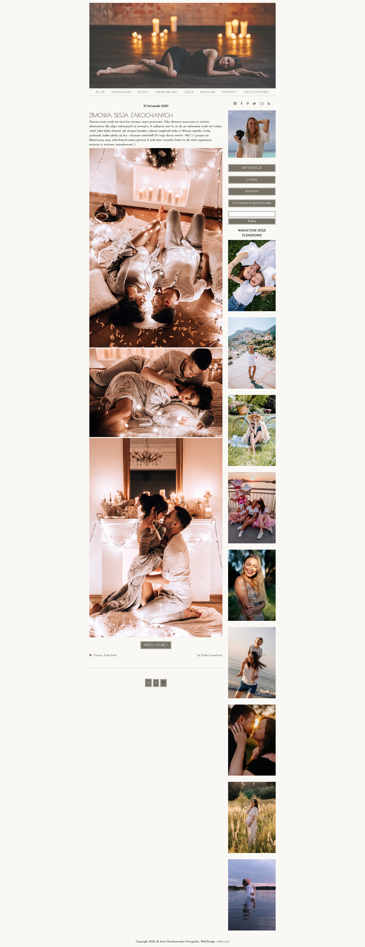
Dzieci (143, 92)
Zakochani (121, 92)
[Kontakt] (261, 104)
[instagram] (235, 104)
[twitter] (254, 104)
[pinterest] (247, 104)
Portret (229, 92)
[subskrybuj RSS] (268, 104)
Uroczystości (256, 92)
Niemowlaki (166, 92)
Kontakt (252, 191)
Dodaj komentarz (211, 655)
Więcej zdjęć (157, 646)
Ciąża (189, 92)
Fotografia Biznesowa (251, 203)
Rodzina (208, 92)
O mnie (252, 179)
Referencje (252, 168)
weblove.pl (222, 941)
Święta (98, 655)
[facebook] (241, 104)
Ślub (100, 92)
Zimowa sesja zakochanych (131, 115)
